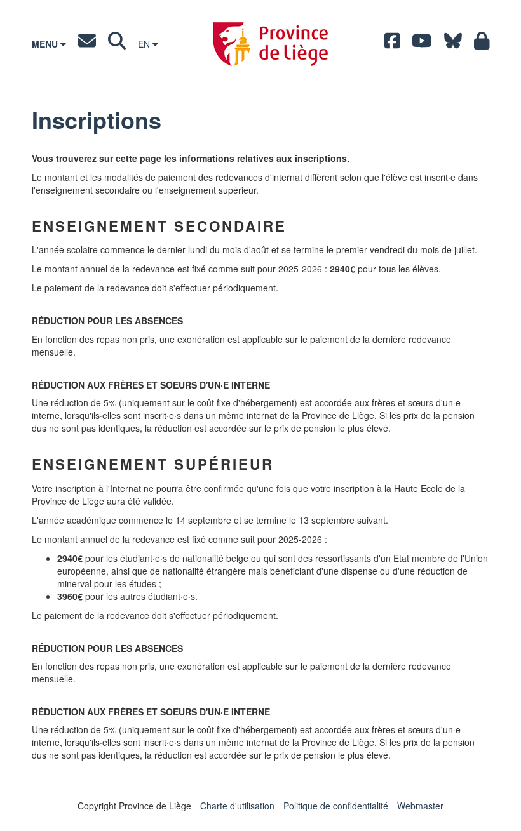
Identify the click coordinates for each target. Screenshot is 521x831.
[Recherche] (117, 43)
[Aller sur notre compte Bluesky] (453, 43)
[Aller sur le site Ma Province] (482, 43)
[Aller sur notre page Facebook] (392, 43)
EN (145, 43)
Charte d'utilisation (237, 805)
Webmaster (420, 805)
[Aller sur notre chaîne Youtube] (422, 43)
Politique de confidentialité (335, 805)
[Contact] (87, 43)
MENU (46, 43)
